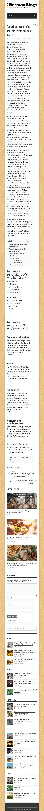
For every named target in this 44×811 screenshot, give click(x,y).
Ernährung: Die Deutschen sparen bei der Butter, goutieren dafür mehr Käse (20, 538)
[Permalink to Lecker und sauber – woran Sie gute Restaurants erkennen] (22, 508)
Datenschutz (28, 809)
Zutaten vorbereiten (19, 253)
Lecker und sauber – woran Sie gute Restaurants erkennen (19, 512)
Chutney (9, 434)
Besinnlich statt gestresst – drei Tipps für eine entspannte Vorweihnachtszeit (22, 564)
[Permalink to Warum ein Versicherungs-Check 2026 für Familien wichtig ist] (10, 664)
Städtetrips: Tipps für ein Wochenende (25, 733)
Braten (15, 256)
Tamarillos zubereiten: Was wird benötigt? (18, 246)
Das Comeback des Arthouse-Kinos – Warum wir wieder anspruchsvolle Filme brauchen (25, 683)
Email (9, 604)
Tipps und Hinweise (19, 265)
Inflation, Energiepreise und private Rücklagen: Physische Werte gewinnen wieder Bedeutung (25, 652)
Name (9, 598)
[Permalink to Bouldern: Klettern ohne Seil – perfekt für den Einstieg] (10, 783)
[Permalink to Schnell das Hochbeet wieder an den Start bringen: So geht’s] (10, 717)
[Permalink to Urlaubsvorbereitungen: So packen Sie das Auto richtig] (10, 753)
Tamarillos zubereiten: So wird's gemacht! (17, 250)
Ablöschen (16, 258)
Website (9, 610)
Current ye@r (11, 621)
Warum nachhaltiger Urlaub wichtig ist (25, 756)
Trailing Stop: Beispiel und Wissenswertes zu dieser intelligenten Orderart (21, 481)
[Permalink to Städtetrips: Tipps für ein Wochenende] (10, 738)
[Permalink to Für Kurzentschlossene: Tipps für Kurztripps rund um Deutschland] (10, 769)
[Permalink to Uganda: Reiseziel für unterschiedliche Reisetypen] (10, 746)
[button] (27, 241)
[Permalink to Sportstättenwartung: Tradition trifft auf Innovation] (10, 695)
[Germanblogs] (22, 6)
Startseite (15, 809)
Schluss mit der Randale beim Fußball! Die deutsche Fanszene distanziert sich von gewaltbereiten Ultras (23, 474)
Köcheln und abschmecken (17, 261)
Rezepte (17, 467)
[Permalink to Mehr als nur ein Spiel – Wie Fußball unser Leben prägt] (10, 798)
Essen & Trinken (13, 38)
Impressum (21, 809)
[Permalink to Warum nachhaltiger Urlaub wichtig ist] (10, 761)
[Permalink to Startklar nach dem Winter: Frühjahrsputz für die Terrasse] (10, 724)
